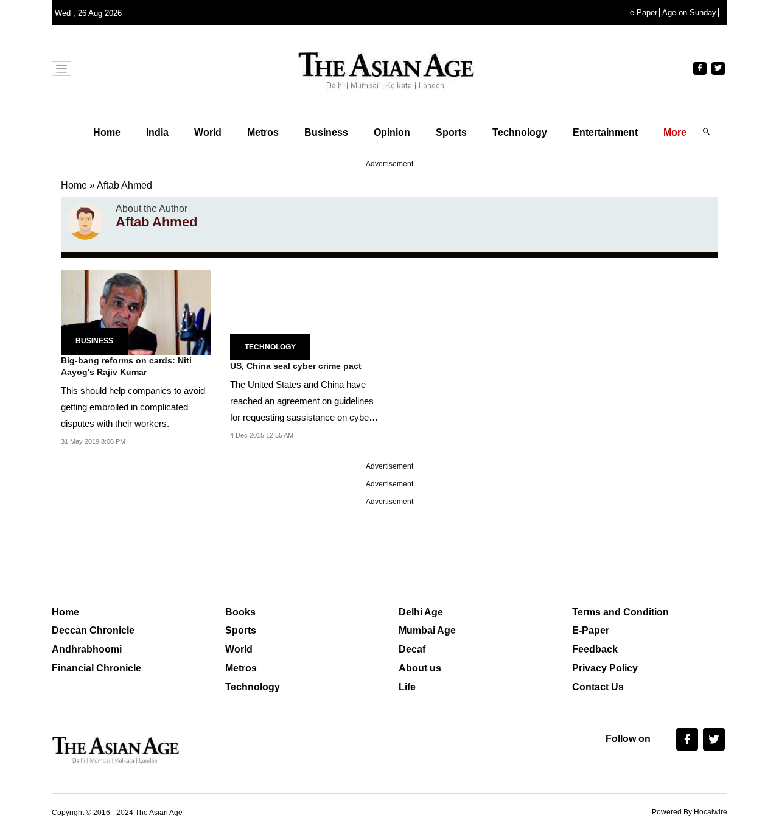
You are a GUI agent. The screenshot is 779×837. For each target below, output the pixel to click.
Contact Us (598, 687)
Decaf (412, 649)
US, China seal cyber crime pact (296, 366)
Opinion (392, 132)
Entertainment (605, 132)
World (208, 132)
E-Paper (590, 630)
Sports (451, 132)
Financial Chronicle (96, 668)
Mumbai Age (427, 630)
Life (407, 687)
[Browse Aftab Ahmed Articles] (85, 221)
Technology (519, 132)
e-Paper (643, 12)
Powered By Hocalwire (689, 812)
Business (326, 132)
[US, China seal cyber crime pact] (305, 314)
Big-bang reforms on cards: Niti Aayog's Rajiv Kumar (126, 366)
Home (107, 132)
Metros (263, 132)
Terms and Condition (620, 612)
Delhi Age (421, 612)
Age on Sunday (689, 12)
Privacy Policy (605, 668)
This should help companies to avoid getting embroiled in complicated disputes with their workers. (133, 407)
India (157, 132)
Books (240, 612)
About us (420, 668)
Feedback (595, 649)
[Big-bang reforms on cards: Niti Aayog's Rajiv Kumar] (136, 311)
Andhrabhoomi (87, 649)
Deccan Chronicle (93, 630)
